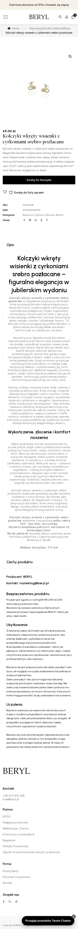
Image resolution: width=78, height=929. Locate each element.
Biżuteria (28, 215)
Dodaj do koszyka (39, 180)
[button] (70, 56)
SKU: (5, 205)
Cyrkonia (39, 215)
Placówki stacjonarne (16, 877)
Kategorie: (9, 215)
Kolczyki (49, 215)
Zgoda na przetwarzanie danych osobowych (31, 852)
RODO (7, 816)
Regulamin (9, 840)
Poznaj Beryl (10, 871)
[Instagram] (10, 901)
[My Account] (66, 17)
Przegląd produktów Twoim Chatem (48, 920)
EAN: (5, 210)
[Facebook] (3, 901)
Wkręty (60, 215)
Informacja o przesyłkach (19, 834)
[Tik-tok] (16, 901)
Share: (6, 220)
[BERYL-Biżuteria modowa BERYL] (39, 17)
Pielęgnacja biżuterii (15, 822)
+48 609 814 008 (14, 795)
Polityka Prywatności (16, 846)
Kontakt (8, 883)
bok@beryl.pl (11, 799)
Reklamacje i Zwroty (16, 828)
